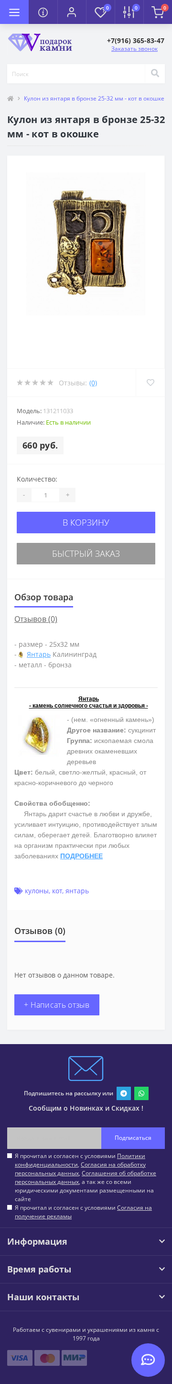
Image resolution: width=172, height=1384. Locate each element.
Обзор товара (43, 597)
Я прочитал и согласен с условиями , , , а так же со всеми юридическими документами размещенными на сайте (85, 1177)
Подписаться (133, 1138)
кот (57, 890)
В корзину (86, 522)
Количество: (37, 479)
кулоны (37, 890)
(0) (93, 382)
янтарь (77, 890)
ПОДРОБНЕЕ (81, 856)
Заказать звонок (134, 49)
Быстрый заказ (86, 553)
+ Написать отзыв (57, 1005)
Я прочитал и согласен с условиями (83, 1212)
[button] (71, 12)
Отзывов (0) (35, 619)
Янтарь (39, 654)
